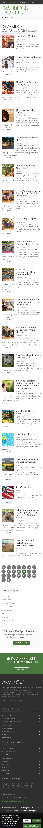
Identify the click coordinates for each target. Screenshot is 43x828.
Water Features (7, 621)
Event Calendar (7, 758)
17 (19, 576)
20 (34, 576)
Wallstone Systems (9, 719)
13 (34, 572)
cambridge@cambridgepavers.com (16, 801)
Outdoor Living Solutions (11, 722)
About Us (5, 761)
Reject (27, 820)
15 (9, 576)
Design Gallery (7, 725)
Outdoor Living (7, 607)
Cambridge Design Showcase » (12, 700)
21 (3, 580)
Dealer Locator (7, 748)
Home (6, 17)
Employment (6, 764)
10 (19, 572)
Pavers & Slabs (7, 715)
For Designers (6, 734)
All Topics (5, 596)
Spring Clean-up (7, 610)
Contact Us (5, 770)
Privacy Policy (6, 767)
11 (24, 572)
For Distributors (7, 737)
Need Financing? (7, 773)
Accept (36, 820)
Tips (3, 614)
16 (14, 576)
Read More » (20, 49)
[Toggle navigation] (38, 10)
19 (29, 576)
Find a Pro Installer (9, 752)
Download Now (22, 643)
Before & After (7, 600)
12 (29, 572)
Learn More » (16, 696)
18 (24, 576)
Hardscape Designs (8, 603)
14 (3, 576)
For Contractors (8, 731)
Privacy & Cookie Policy (9, 825)
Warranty (5, 755)
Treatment (5, 617)
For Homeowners (8, 728)
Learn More (20, 669)
